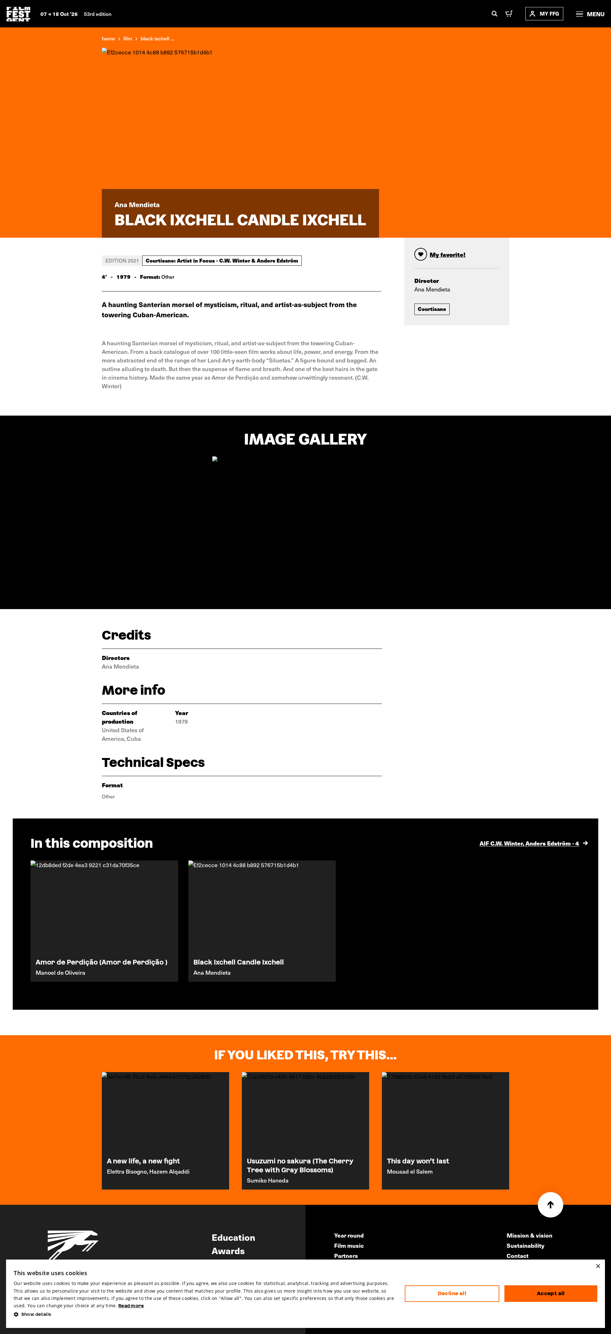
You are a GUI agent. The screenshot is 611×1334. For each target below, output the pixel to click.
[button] (204, 1314)
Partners (346, 1256)
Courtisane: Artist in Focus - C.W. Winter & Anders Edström (222, 260)
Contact (518, 1256)
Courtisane (432, 308)
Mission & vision (529, 1235)
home (108, 38)
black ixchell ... (157, 38)
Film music (349, 1245)
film (127, 38)
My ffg (549, 13)
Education (233, 1237)
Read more (131, 1305)
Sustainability (525, 1245)
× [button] (597, 1266)
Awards (228, 1250)
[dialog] (305, 1294)
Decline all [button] (452, 1293)
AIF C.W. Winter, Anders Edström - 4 (529, 843)
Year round (349, 1235)
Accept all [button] (551, 1293)
